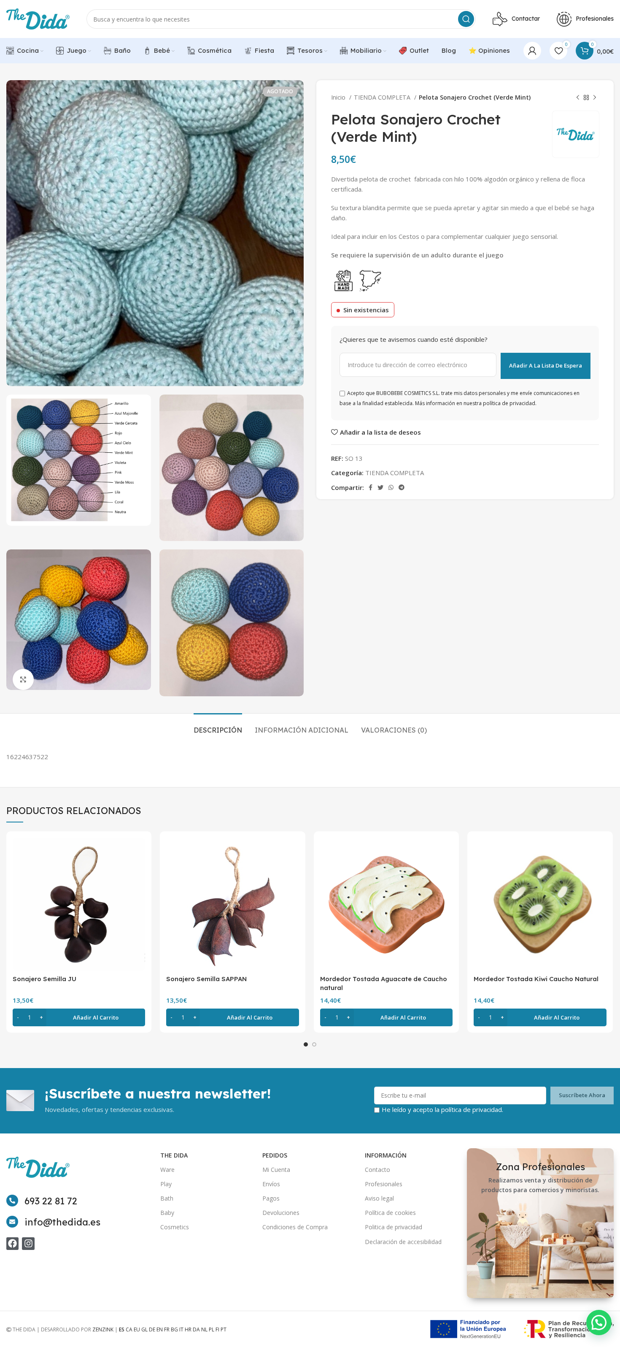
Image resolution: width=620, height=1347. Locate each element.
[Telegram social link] (401, 487)
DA (196, 1329)
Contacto (377, 1170)
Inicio (339, 97)
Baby (167, 1213)
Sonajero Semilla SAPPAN (206, 979)
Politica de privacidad (393, 1227)
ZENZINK (102, 1329)
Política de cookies (390, 1213)
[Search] (466, 19)
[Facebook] (12, 1243)
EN (159, 1329)
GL (144, 1329)
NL (204, 1329)
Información (386, 1155)
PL (211, 1329)
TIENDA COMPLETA (383, 97)
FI (217, 1329)
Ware (167, 1170)
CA (129, 1329)
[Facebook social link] (370, 487)
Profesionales (383, 1184)
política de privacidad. (472, 1109)
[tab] (218, 726)
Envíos (271, 1184)
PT (223, 1329)
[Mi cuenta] (532, 50)
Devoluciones (280, 1213)
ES (121, 1329)
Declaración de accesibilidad (403, 1242)
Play (166, 1184)
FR (167, 1329)
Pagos (271, 1198)
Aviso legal (379, 1198)
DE (152, 1329)
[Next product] (594, 97)
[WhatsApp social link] (391, 487)
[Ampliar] (23, 679)
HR (188, 1329)
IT (181, 1329)
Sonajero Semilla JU (44, 979)
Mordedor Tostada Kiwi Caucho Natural (536, 979)
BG (174, 1329)
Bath (166, 1198)
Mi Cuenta (276, 1170)
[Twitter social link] (380, 487)
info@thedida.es (62, 1222)
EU (137, 1329)
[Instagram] (28, 1243)
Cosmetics (174, 1227)
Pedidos (274, 1155)
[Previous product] (578, 97)
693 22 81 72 (50, 1201)
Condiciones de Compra (295, 1227)
